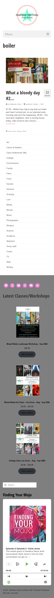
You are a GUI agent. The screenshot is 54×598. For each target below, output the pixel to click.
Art (7, 142)
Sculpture (10, 236)
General (10, 189)
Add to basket (27, 354)
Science (10, 231)
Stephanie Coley (15, 104)
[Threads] (25, 285)
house (14, 131)
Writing (9, 267)
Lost (8, 199)
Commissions (12, 163)
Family (35, 104)
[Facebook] (6, 285)
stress (24, 131)
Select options (27, 413)
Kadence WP (28, 590)
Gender (9, 184)
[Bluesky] (18, 285)
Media (9, 205)
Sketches (10, 241)
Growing (10, 194)
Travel (9, 251)
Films (8, 173)
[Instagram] (12, 285)
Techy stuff (11, 246)
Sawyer (19, 131)
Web (8, 262)
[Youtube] (31, 285)
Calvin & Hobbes (14, 147)
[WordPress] (37, 285)
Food (8, 179)
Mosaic (9, 210)
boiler (9, 131)
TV (7, 257)
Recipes (10, 225)
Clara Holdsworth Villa (16, 153)
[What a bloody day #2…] (27, 70)
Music (9, 215)
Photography (12, 220)
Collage (9, 158)
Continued (10, 123)
